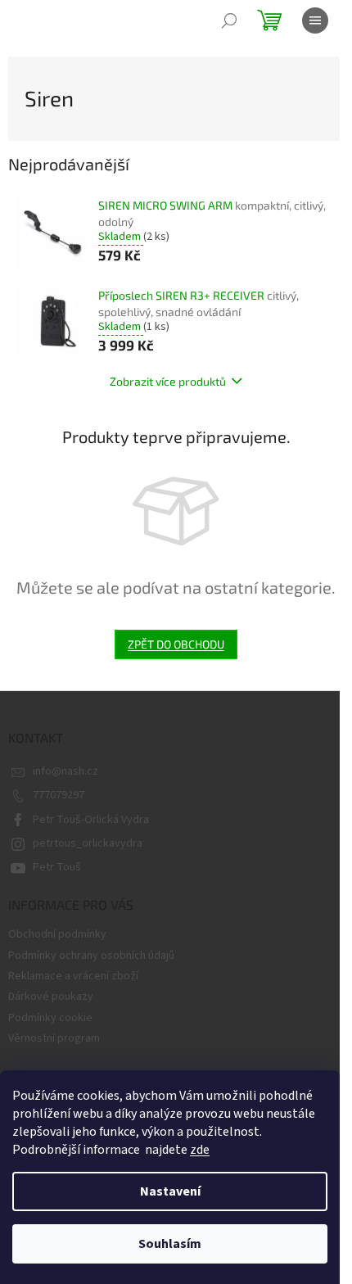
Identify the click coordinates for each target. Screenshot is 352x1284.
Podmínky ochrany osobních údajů (91, 955)
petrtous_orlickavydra (87, 843)
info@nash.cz (65, 771)
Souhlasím (169, 1244)
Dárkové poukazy (50, 996)
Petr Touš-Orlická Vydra (91, 820)
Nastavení (170, 1191)
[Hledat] (229, 20)
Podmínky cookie (50, 1018)
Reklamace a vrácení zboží (73, 976)
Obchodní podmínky (57, 934)
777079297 (58, 795)
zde (200, 1150)
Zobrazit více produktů (168, 381)
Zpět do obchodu (176, 644)
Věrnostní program (54, 1038)
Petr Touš (57, 867)
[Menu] (315, 20)
